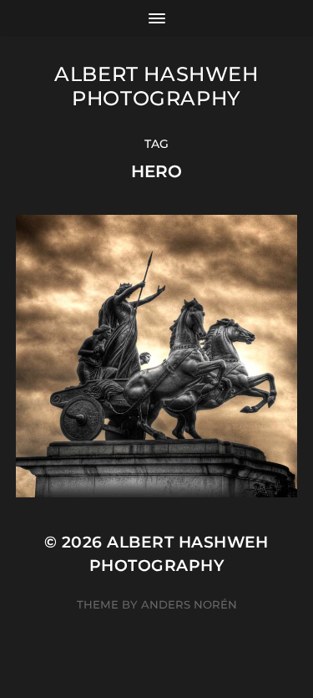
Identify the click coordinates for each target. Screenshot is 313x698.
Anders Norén (189, 604)
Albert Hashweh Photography (156, 86)
